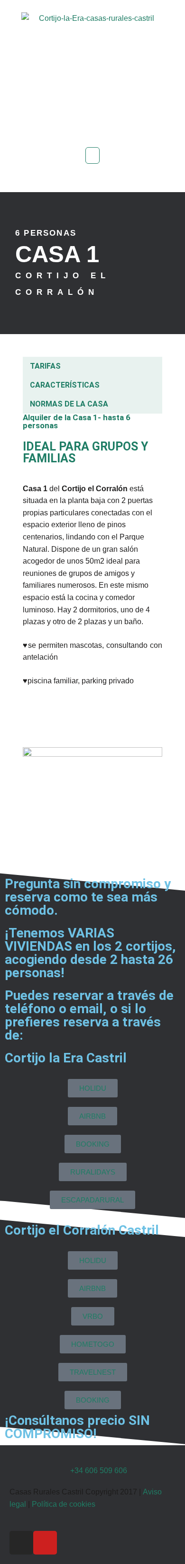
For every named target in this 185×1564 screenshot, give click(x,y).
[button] (92, 155)
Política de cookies (63, 1504)
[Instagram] (21, 1543)
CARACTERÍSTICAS (65, 384)
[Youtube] (45, 1543)
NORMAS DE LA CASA (69, 403)
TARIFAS (45, 366)
